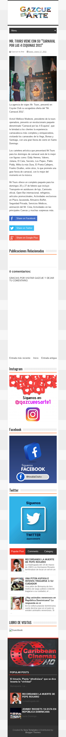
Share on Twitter (24, 228)
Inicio (35, 358)
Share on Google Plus (27, 237)
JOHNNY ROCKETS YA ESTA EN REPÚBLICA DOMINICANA (39, 710)
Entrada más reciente (19, 358)
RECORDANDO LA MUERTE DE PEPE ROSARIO (38, 695)
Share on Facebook (26, 218)
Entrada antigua (49, 358)
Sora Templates (31, 730)
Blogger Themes (33, 732)
